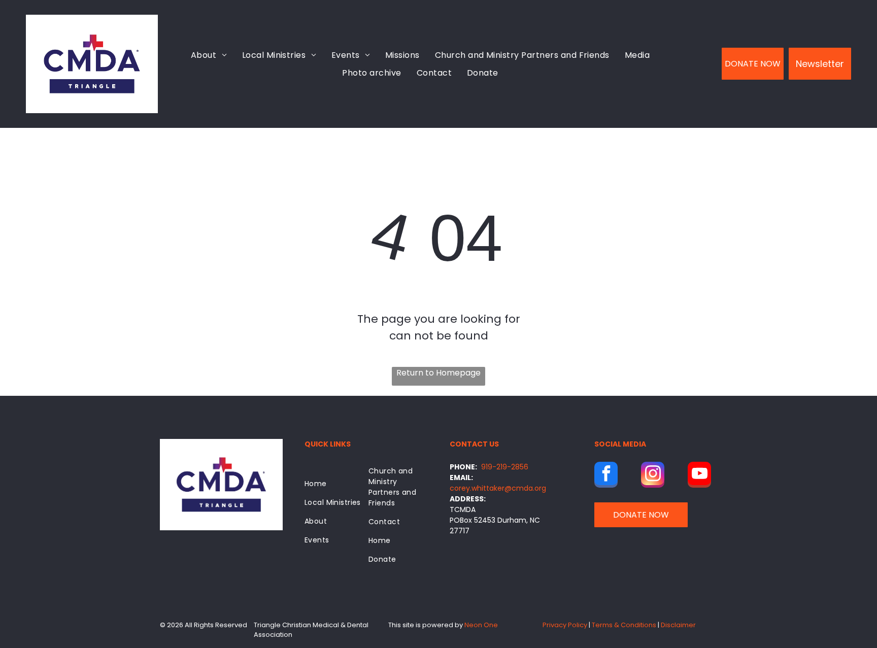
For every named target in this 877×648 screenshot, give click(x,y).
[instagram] (652, 476)
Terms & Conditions (624, 625)
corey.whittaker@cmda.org (498, 488)
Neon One (481, 625)
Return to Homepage (438, 373)
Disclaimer (678, 625)
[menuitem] (208, 54)
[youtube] (699, 476)
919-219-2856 (504, 467)
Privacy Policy (565, 625)
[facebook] (606, 476)
